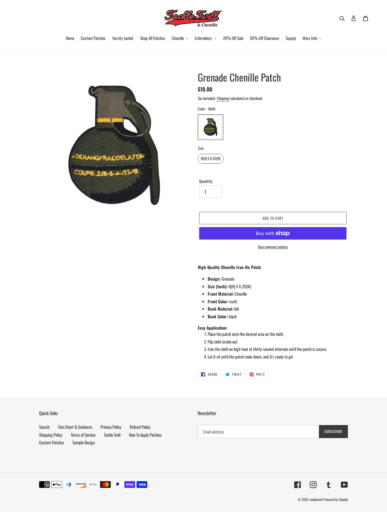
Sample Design (84, 442)
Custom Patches (51, 442)
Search (44, 427)
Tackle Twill (112, 435)
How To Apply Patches (145, 435)
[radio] (210, 127)
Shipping (223, 98)
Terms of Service (83, 435)
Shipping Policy (50, 435)
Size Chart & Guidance (75, 427)
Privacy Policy (111, 427)
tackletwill (316, 499)
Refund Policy (140, 427)
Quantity (205, 181)
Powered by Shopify (336, 499)
